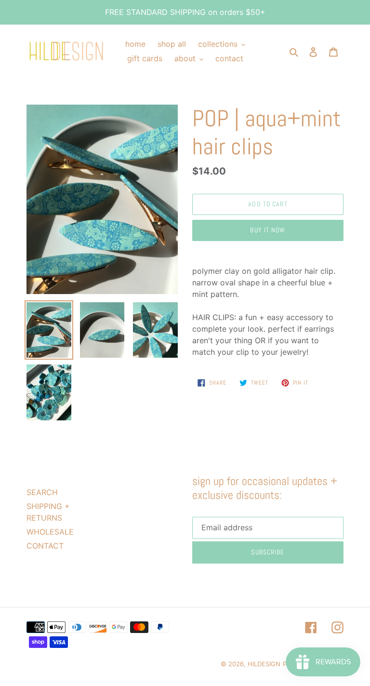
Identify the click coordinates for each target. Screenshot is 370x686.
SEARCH (42, 492)
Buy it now (267, 230)
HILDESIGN (264, 664)
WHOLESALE (50, 532)
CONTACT (45, 546)
